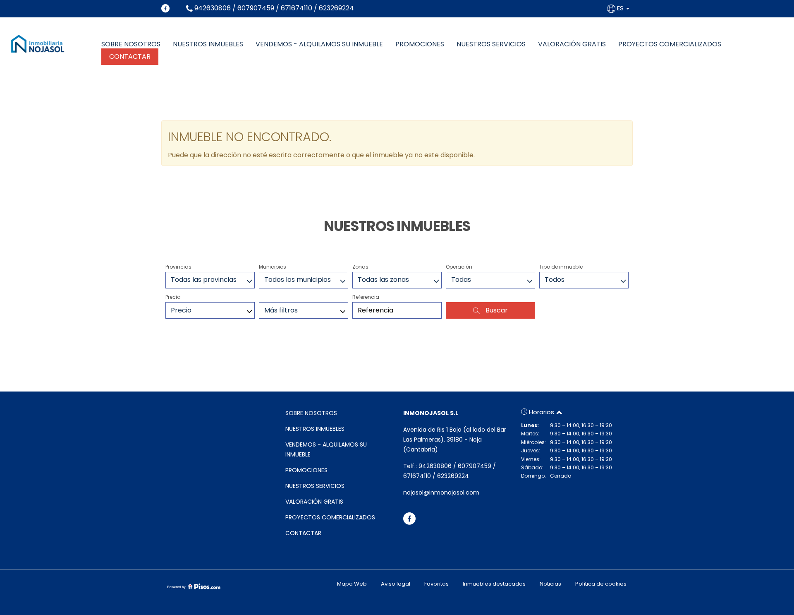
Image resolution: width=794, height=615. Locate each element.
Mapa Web (352, 584)
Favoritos (436, 584)
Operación (459, 266)
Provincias (178, 266)
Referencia (365, 296)
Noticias (550, 584)
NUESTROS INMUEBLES (208, 44)
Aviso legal (395, 584)
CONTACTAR (130, 56)
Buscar (496, 310)
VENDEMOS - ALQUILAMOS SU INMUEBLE (319, 44)
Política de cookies (601, 584)
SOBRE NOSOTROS (130, 44)
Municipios (272, 266)
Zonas (360, 266)
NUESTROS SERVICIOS (491, 44)
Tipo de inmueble (561, 266)
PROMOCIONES (419, 44)
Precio (172, 296)
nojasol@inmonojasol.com (441, 492)
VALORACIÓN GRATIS (572, 44)
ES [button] (620, 8)
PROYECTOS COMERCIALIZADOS (669, 44)
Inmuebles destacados (494, 584)
